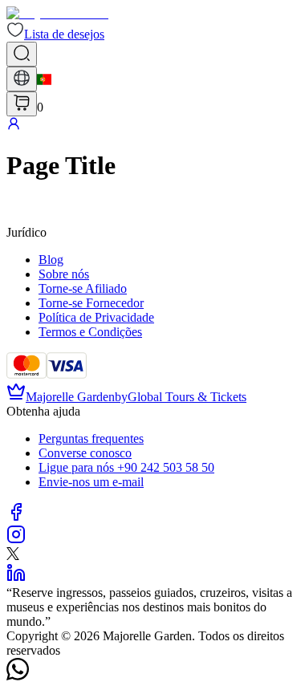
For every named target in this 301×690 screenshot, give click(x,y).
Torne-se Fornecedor (91, 303)
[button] (55, 34)
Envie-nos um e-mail (91, 482)
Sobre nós (64, 274)
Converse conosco (85, 453)
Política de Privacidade (96, 317)
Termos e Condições (90, 332)
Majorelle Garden (70, 397)
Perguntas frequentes (91, 438)
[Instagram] (16, 539)
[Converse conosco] (17, 676)
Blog (51, 259)
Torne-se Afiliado (83, 288)
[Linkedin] (16, 578)
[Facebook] (16, 517)
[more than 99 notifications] (21, 103)
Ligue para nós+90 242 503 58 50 (126, 467)
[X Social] (12, 555)
